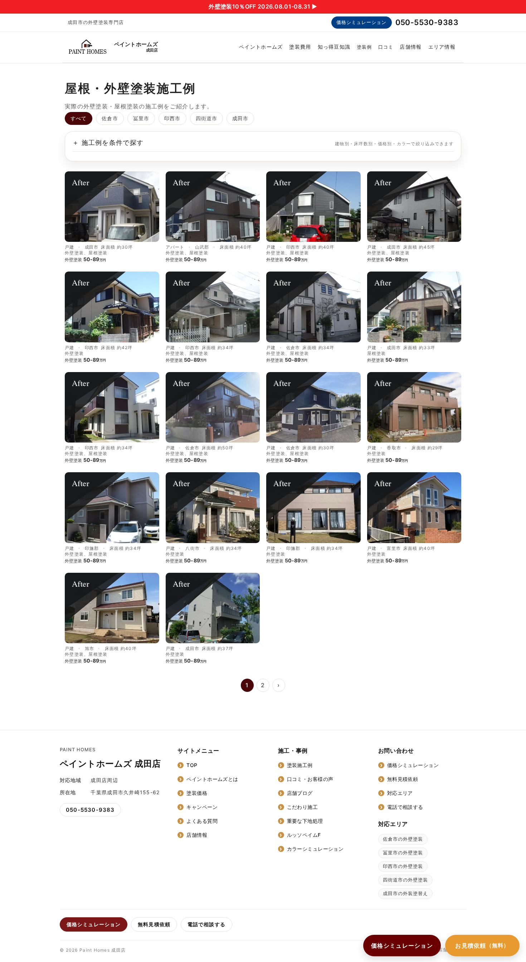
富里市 (394, 548)
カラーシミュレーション (315, 849)
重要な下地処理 (305, 821)
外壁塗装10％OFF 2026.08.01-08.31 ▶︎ (263, 6)
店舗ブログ (300, 793)
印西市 (172, 118)
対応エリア (400, 793)
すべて (78, 118)
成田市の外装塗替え (405, 893)
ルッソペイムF (304, 835)
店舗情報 (411, 47)
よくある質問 (202, 821)
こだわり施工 (302, 807)
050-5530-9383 (426, 22)
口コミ (385, 47)
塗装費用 (300, 47)
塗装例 (364, 47)
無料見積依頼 (402, 779)
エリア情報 (442, 47)
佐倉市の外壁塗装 (403, 839)
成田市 (240, 118)
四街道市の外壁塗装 (405, 880)
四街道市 (206, 118)
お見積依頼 (482, 945)
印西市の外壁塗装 (403, 866)
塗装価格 (196, 793)
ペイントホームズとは (212, 779)
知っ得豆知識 (334, 47)
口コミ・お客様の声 (310, 779)
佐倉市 (110, 118)
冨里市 (141, 118)
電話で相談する (405, 807)
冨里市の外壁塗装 (403, 852)
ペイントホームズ (261, 47)
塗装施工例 (300, 765)
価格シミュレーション (361, 22)
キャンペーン (202, 807)
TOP (191, 765)
